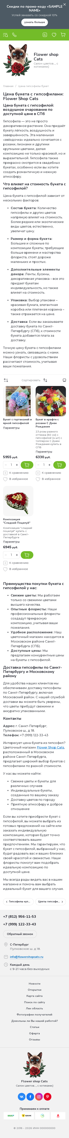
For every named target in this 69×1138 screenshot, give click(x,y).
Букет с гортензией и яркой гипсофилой (17, 421)
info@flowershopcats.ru (26, 957)
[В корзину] (27, 465)
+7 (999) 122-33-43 (19, 924)
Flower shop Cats (46, 57)
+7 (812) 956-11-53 (19, 916)
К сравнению (19, 473)
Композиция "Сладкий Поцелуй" (16, 521)
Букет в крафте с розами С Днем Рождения (47, 423)
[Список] (64, 380)
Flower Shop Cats (50, 747)
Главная (8, 86)
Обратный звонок (20, 934)
